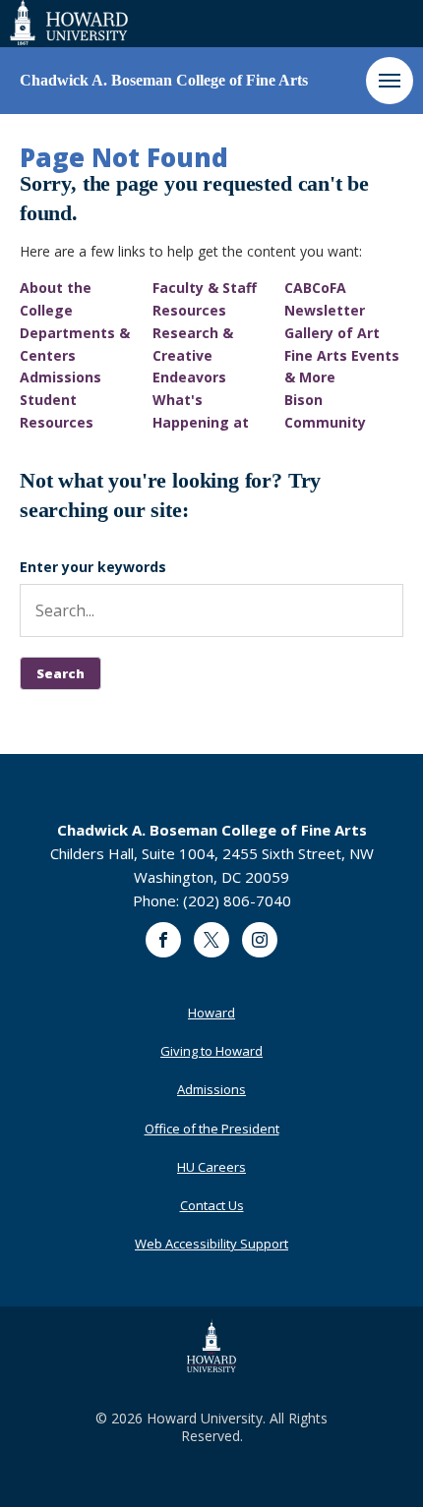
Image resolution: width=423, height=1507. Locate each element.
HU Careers (211, 1167)
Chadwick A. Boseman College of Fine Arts (164, 80)
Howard (211, 1012)
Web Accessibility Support (211, 1243)
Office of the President (212, 1128)
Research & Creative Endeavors (192, 355)
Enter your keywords (93, 566)
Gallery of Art (332, 332)
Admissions (60, 377)
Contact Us (212, 1205)
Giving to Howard (211, 1051)
